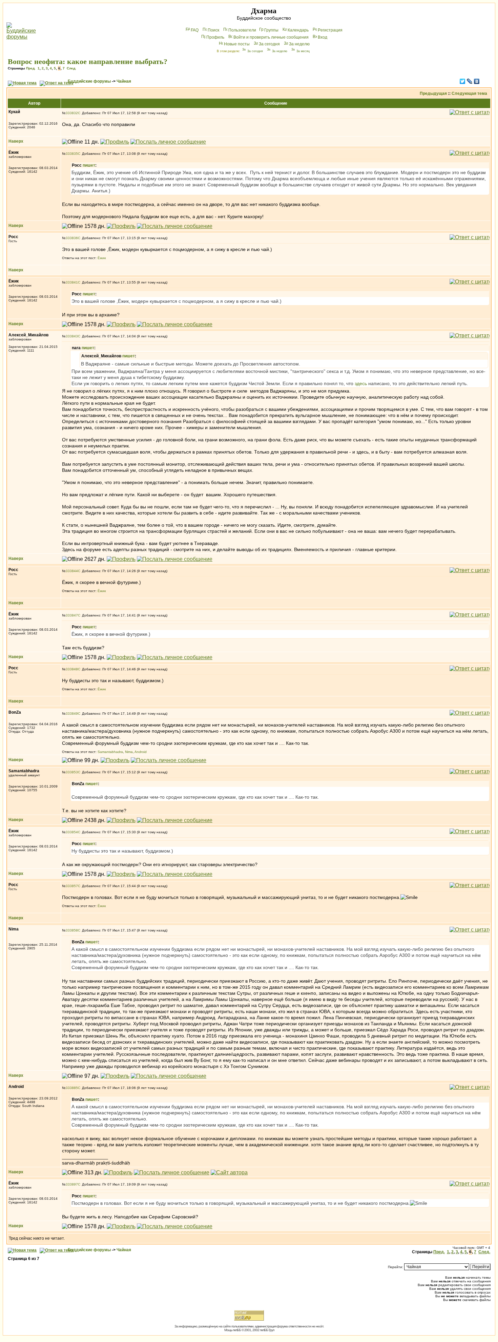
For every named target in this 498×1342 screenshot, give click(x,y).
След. (71, 68)
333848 (72, 669)
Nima (129, 752)
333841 (72, 282)
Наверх (15, 141)
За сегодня (269, 44)
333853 (72, 772)
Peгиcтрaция (330, 30)
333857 (72, 886)
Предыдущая (433, 93)
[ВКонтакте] (476, 81)
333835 (72, 153)
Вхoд (322, 37)
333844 (72, 571)
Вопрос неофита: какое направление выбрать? (87, 61)
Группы (271, 30)
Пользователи (242, 30)
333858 (72, 930)
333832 (72, 113)
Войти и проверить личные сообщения (271, 37)
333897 (72, 1184)
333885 (72, 1088)
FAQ (195, 30)
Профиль (215, 37)
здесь (361, 383)
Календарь (298, 30)
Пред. (31, 68)
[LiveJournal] (469, 81)
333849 (72, 713)
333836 (72, 238)
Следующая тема (469, 93)
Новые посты (237, 44)
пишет (89, 165)
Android (140, 752)
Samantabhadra (110, 752)
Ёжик (102, 258)
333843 (72, 336)
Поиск (213, 30)
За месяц (303, 51)
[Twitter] (462, 81)
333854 (72, 832)
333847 (72, 615)
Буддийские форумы (89, 81)
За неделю (299, 44)
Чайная (124, 81)
